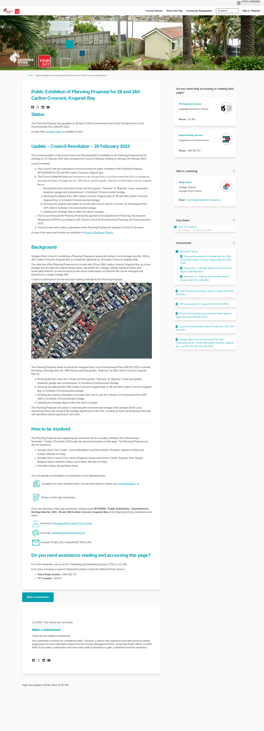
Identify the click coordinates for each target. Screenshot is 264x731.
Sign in (246, 10)
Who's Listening (186, 171)
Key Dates (183, 220)
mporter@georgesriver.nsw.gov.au (203, 200)
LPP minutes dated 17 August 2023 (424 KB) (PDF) (204, 304)
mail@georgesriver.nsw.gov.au (68, 533)
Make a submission (38, 597)
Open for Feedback (187, 227)
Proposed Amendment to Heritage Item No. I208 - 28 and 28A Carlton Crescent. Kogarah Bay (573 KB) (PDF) (206, 259)
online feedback (127, 483)
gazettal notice (54, 131)
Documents (183, 243)
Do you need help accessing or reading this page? (204, 90)
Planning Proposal (189, 251)
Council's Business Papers (98, 232)
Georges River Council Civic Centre (72, 523)
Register (255, 10)
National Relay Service (191, 135)
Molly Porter (185, 182)
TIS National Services (190, 104)
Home (30, 75)
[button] (33, 107)
